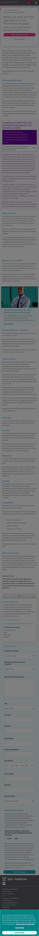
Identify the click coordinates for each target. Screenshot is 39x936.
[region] (19, 923)
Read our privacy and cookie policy (25, 924)
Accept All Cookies (19, 932)
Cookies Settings (19, 928)
